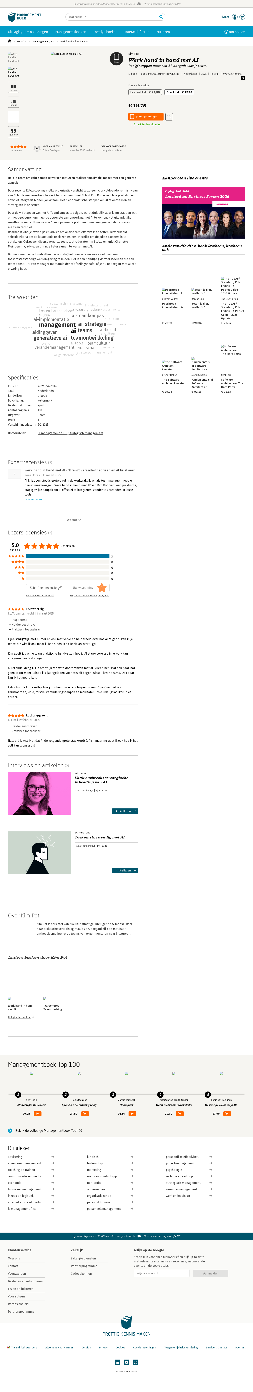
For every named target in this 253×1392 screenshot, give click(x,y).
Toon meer (71, 519)
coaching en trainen (21, 1170)
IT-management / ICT (42, 41)
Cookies (120, 1347)
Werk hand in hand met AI (74, 41)
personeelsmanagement (104, 1209)
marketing (94, 1170)
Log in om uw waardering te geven (89, 595)
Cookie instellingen (144, 1347)
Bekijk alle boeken (19, 1017)
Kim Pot (133, 54)
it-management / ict (22, 1209)
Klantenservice (19, 1250)
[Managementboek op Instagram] (135, 1362)
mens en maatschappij (102, 1176)
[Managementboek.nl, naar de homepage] (24, 21)
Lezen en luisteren (21, 1289)
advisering (15, 1157)
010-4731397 (237, 31)
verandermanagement (181, 1189)
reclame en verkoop (179, 1176)
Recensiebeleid (18, 1304)
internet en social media (24, 1202)
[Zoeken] (161, 17)
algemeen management (24, 1163)
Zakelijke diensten (83, 1258)
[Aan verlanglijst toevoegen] (169, 116)
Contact (13, 1266)
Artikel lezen (123, 811)
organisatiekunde (99, 1196)
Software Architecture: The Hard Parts (232, 383)
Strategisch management (86, 433)
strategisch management (183, 1183)
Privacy (103, 1347)
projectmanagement (180, 1163)
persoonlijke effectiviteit (182, 1157)
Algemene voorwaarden (59, 1347)
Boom (42, 415)
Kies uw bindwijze (138, 85)
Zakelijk (77, 1250)
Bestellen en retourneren (25, 1281)
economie (14, 1183)
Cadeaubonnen (81, 1273)
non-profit (94, 1183)
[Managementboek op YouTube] (126, 1362)
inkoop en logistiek (21, 1196)
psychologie (174, 1170)
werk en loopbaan (178, 1196)
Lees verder (32, 499)
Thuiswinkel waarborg (24, 1347)
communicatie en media (24, 1176)
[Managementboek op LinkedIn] (117, 1362)
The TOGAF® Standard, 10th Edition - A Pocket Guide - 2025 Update (232, 311)
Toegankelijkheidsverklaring (181, 1347)
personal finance (98, 1202)
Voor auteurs (17, 1296)
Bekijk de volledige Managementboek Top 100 (48, 1131)
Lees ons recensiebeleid (40, 595)
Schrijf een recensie (43, 587)
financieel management (24, 1189)
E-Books (21, 41)
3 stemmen (16, 150)
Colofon (86, 1347)
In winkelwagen (146, 116)
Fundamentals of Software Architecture (202, 383)
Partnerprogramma (21, 1311)
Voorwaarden (17, 1273)
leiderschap (95, 1163)
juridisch (93, 1157)
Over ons (14, 1258)
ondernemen (96, 1189)
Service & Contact (216, 1347)
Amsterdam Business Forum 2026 (197, 196)
